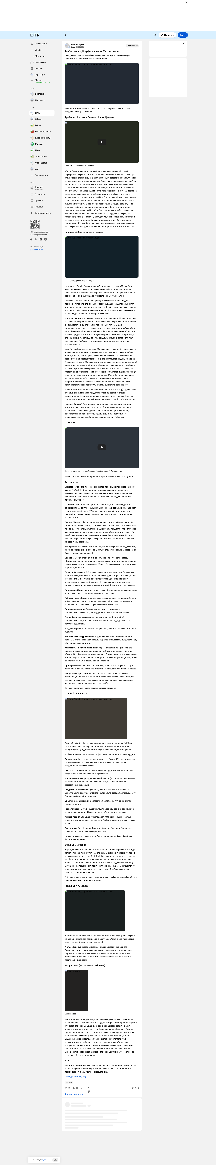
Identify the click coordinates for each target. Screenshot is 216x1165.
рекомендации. (37, 249)
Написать (169, 35)
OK (55, 1160)
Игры (73, 47)
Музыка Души (77, 44)
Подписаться (132, 46)
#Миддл (69, 1076)
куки (44, 1160)
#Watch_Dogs (80, 1076)
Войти (183, 35)
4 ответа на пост (73, 1094)
